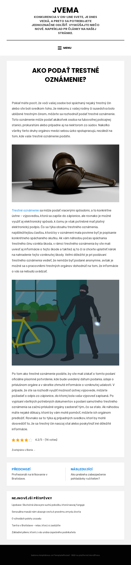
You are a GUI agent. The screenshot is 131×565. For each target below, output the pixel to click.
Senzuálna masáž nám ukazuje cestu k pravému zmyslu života (46, 511)
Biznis (30, 450)
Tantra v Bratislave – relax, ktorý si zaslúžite (36, 525)
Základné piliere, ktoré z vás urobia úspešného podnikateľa (44, 532)
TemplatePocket (62, 555)
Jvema (65, 10)
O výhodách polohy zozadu (26, 518)
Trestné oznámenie (25, 210)
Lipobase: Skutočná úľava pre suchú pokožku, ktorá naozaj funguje (48, 505)
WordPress (94, 555)
